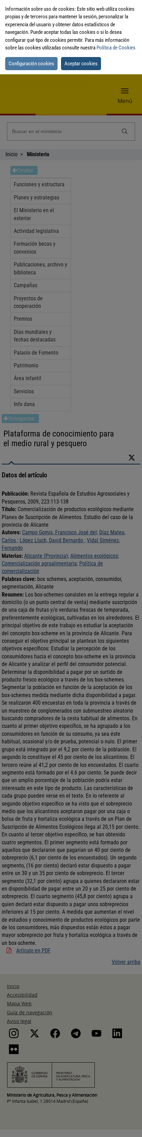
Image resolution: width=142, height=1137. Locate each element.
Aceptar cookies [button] (81, 63)
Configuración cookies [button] (31, 63)
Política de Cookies (116, 48)
